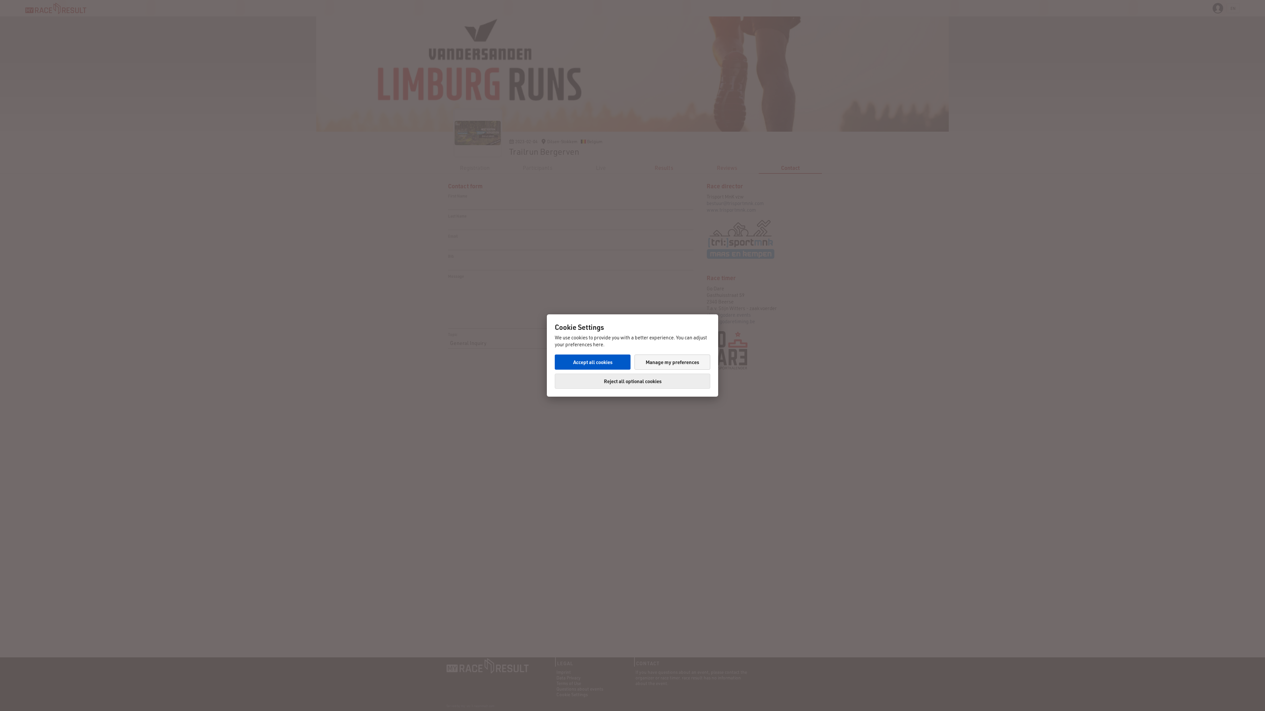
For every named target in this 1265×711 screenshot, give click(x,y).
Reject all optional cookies (632, 381)
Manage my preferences (672, 362)
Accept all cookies (592, 362)
